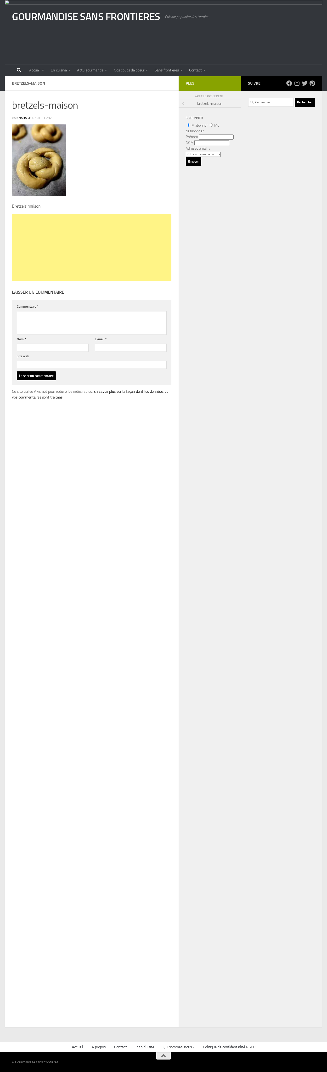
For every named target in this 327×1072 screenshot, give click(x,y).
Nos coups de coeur (129, 70)
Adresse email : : (198, 148)
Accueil (34, 70)
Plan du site (144, 1047)
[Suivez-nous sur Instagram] (297, 83)
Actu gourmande (90, 70)
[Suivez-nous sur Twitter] (304, 83)
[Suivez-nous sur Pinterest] (312, 83)
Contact (195, 70)
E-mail (101, 339)
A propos (99, 1047)
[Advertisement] (91, 247)
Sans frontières (167, 70)
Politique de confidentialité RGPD (229, 1047)
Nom (21, 339)
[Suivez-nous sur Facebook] (289, 83)
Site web (23, 356)
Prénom (192, 137)
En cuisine (59, 70)
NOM (190, 143)
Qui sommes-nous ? (178, 1047)
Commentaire (27, 307)
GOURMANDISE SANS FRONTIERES (86, 17)
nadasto (26, 118)
